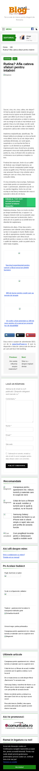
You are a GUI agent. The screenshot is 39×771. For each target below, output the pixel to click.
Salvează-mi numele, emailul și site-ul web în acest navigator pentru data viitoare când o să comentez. (18, 456)
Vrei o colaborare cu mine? (14, 555)
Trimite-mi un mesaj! (11, 557)
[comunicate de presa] (19, 729)
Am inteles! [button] (19, 767)
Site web (9, 444)
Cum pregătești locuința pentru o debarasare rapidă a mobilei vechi (23, 536)
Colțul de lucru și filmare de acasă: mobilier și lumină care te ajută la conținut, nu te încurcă (19, 670)
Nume (8, 426)
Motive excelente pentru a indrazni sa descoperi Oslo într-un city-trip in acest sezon (18, 696)
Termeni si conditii (10, 762)
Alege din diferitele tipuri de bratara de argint (29, 37)
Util (15, 59)
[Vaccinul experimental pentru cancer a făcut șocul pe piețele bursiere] (19, 258)
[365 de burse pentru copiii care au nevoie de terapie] (19, 286)
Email (8, 435)
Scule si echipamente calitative (15, 591)
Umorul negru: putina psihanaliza (16, 626)
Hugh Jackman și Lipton (13, 573)
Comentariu (11, 399)
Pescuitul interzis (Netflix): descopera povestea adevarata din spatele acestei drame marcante (18, 705)
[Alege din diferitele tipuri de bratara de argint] (22, 37)
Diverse (7, 59)
